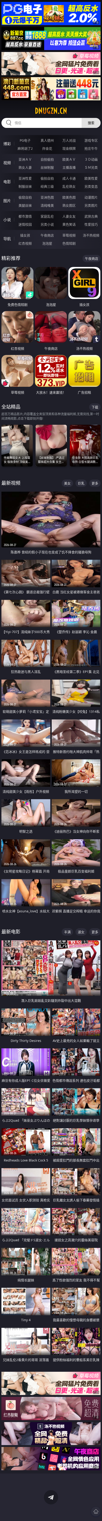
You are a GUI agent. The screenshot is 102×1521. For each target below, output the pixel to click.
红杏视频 (25, 243)
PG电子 (25, 140)
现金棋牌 (69, 148)
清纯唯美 (47, 205)
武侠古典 (91, 216)
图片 (7, 200)
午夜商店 (47, 235)
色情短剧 (69, 243)
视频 (7, 162)
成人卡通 (69, 178)
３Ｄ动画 (91, 159)
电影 (7, 181)
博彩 (7, 143)
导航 (7, 238)
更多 (95, 483)
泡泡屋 (47, 243)
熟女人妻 (25, 167)
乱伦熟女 (69, 186)
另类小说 (47, 224)
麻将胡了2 (25, 148)
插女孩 (25, 235)
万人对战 (69, 140)
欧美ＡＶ (69, 159)
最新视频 (10, 483)
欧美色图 (69, 197)
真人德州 (47, 140)
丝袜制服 (47, 167)
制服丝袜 (25, 186)
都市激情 (25, 216)
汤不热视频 (91, 235)
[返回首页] (96, 1511)
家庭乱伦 (47, 216)
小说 (7, 219)
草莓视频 (69, 235)
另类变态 (91, 186)
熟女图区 (69, 205)
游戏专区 (91, 140)
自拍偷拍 (47, 159)
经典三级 (47, 186)
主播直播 (69, 167)
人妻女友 (69, 216)
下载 (95, 407)
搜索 (91, 123)
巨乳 (81, 483)
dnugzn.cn (51, 111)
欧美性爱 (91, 178)
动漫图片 (91, 197)
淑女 (81, 932)
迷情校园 (25, 224)
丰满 (67, 932)
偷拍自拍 (47, 178)
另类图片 (91, 205)
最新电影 (10, 931)
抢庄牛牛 (91, 148)
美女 (67, 483)
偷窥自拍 (25, 197)
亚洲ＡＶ (25, 159)
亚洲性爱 (25, 178)
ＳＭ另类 (91, 167)
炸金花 (47, 148)
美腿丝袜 (25, 205)
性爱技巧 (91, 224)
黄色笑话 (69, 224)
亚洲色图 (47, 197)
